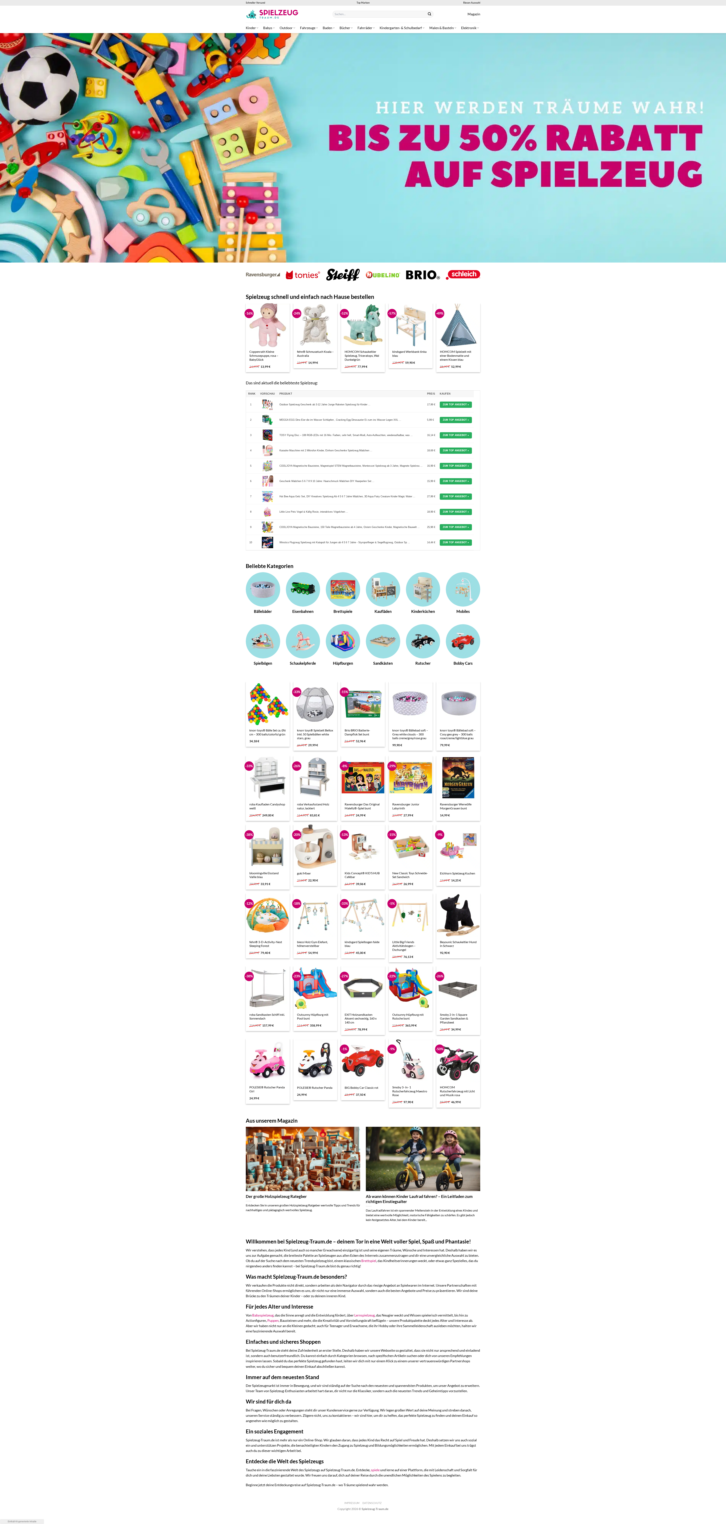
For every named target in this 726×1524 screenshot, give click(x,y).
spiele (375, 1470)
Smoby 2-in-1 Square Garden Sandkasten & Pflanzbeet (454, 1018)
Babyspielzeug (263, 1315)
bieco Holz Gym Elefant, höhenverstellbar (312, 944)
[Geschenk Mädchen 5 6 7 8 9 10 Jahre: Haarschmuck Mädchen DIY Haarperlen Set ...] (267, 481)
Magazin (474, 14)
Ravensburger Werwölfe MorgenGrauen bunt (456, 806)
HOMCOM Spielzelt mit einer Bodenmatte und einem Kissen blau (455, 355)
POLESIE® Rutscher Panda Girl (267, 1089)
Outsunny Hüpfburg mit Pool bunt (312, 1016)
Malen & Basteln (441, 28)
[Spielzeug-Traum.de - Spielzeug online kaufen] (272, 14)
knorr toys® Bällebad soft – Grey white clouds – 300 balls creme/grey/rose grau (410, 734)
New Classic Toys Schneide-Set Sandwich (410, 875)
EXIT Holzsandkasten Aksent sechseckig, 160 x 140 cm (361, 1018)
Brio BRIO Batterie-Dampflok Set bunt (357, 732)
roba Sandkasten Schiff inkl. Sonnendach (267, 1016)
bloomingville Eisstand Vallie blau (264, 875)
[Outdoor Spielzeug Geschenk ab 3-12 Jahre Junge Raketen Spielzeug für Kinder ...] (267, 404)
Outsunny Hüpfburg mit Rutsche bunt (408, 1016)
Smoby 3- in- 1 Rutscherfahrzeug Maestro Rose (409, 1091)
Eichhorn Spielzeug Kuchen (457, 873)
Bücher (345, 28)
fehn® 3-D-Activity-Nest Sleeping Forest (265, 944)
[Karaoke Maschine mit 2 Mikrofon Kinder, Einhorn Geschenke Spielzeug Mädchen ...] (267, 450)
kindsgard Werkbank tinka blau (409, 353)
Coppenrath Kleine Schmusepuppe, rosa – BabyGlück (263, 355)
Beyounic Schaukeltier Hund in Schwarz (458, 944)
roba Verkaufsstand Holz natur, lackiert (313, 806)
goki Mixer (304, 873)
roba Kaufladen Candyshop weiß (267, 806)
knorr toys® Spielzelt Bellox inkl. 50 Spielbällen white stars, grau (315, 734)
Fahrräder (365, 28)
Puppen (273, 1321)
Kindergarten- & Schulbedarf (401, 28)
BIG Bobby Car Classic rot (361, 1087)
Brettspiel (368, 1261)
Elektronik (468, 28)
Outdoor (286, 28)
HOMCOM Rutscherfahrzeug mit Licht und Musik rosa (457, 1091)
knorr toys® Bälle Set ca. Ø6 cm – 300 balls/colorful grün (267, 732)
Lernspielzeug (364, 1315)
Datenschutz (372, 1503)
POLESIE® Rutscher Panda (314, 1087)
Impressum (352, 1503)
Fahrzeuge (307, 28)
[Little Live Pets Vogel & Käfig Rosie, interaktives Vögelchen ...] (267, 512)
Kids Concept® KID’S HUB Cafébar (362, 875)
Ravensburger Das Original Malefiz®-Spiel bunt (362, 806)
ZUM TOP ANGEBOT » (456, 404)
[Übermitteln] (429, 14)
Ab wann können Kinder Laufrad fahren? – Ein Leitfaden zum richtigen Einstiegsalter (419, 1199)
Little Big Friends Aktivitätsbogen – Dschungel (404, 945)
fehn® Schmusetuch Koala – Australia (315, 353)
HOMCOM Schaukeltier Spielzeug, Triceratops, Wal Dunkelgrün (362, 355)
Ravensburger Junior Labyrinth (405, 806)
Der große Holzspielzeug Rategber (276, 1196)
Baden (327, 28)
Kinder (251, 28)
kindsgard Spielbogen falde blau (362, 944)
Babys (267, 28)
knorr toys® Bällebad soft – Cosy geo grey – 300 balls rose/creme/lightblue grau (458, 734)
